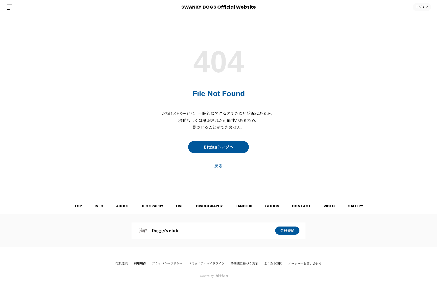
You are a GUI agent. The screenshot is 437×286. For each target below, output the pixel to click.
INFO (99, 206)
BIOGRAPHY (152, 206)
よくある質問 (273, 263)
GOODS (272, 206)
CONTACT (301, 206)
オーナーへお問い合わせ (305, 263)
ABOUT (122, 206)
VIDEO (329, 206)
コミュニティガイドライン (206, 263)
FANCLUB (243, 206)
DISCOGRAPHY (209, 206)
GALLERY (355, 206)
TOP (78, 206)
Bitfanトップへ (218, 147)
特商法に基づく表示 (244, 263)
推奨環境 (122, 263)
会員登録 (287, 230)
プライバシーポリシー (167, 263)
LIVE (179, 206)
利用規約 (140, 263)
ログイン (422, 7)
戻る (218, 166)
